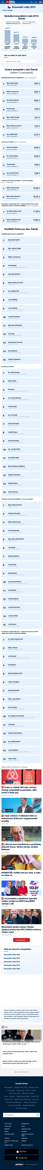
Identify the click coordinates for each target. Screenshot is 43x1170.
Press (23, 1126)
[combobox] (21, 61)
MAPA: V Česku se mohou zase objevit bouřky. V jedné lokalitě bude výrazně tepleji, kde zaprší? (20, 1062)
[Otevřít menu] (2, 2)
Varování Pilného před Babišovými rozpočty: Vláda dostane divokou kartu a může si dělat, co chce (21, 1043)
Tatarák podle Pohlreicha (22, 1099)
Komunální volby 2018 (12, 958)
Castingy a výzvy (26, 1129)
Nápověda (24, 1138)
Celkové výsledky (7, 10)
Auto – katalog (9, 1096)
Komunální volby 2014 (12, 962)
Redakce (24, 1141)
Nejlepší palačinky (29, 1105)
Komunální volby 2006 (12, 969)
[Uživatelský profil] (36, 2)
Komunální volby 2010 (12, 965)
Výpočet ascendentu (30, 1102)
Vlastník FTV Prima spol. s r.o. (11, 1141)
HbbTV (6, 1131)
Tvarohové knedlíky (14, 1105)
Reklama (7, 1129)
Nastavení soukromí (27, 1145)
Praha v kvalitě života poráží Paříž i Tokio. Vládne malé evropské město (20, 1052)
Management (25, 1123)
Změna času (20, 1090)
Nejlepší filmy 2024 (20, 1087)
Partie (28, 1090)
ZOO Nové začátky (28, 1093)
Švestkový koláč (21, 1108)
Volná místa (7, 1126)
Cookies (6, 1138)
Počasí (34, 1090)
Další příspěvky (20, 940)
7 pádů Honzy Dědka (23, 1096)
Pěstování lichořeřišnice (14, 1102)
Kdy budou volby (14, 1093)
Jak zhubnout (8, 1087)
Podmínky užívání (9, 1134)
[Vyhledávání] (31, 2)
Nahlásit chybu (8, 1145)
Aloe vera (35, 1099)
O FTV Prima (8, 1123)
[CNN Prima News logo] (10, 2)
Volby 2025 (34, 1096)
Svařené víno (8, 1099)
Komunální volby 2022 (12, 955)
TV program (11, 1090)
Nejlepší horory (34, 1087)
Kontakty (24, 1131)
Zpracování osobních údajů (27, 1134)
